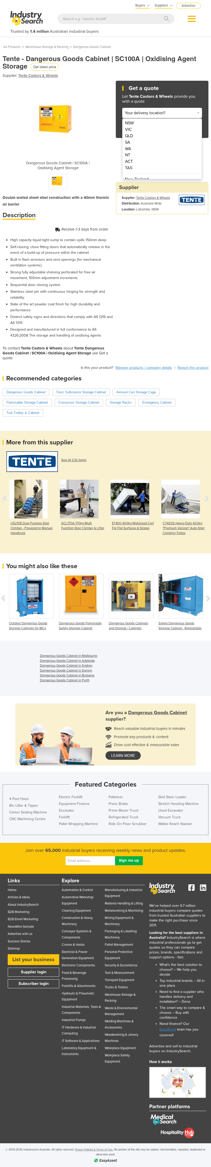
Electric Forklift (70, 797)
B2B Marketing (18, 912)
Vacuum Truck (169, 817)
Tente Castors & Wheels (38, 75)
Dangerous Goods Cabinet (92, 47)
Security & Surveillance (121, 965)
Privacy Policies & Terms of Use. (94, 1149)
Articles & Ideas (19, 897)
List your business (33, 960)
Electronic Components (78, 965)
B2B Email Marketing (23, 919)
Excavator (66, 810)
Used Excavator (170, 810)
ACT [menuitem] (129, 161)
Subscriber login (34, 983)
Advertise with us (20, 934)
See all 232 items (73, 460)
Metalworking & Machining (124, 911)
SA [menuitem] (127, 142)
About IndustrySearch (23, 905)
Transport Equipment (119, 980)
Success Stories (19, 941)
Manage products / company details (144, 367)
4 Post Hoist (19, 799)
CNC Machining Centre (27, 819)
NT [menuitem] (127, 155)
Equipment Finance (74, 804)
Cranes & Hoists (73, 945)
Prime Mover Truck (123, 810)
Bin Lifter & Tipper (23, 805)
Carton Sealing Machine (28, 812)
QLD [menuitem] (129, 135)
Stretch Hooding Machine (178, 804)
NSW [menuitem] (129, 123)
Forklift (64, 817)
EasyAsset (168, 1029)
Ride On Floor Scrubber (128, 824)
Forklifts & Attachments (78, 986)
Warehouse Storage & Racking (46, 47)
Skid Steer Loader (172, 797)
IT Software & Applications (81, 1041)
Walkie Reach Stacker (175, 824)
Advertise (188, 6)
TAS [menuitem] (128, 167)
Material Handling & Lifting (124, 903)
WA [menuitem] (128, 148)
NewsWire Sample (21, 927)
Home (12, 890)
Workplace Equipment (120, 1048)
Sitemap (14, 948)
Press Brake (118, 804)
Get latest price (44, 66)
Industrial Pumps (74, 1020)
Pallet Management (119, 945)
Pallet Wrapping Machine (78, 824)
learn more (123, 755)
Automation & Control (77, 890)
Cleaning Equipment (76, 911)
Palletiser (116, 797)
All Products (12, 47)
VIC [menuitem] (128, 129)
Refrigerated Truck (123, 817)
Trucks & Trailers (116, 987)
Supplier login (33, 972)
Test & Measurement (119, 973)
